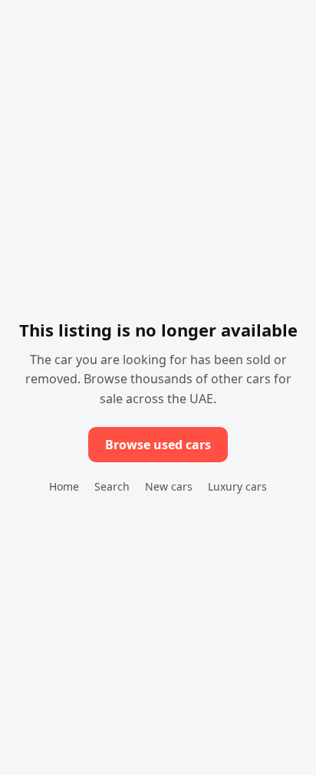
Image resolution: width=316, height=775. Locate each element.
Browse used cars (158, 444)
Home (64, 486)
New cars (169, 486)
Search (112, 486)
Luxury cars (237, 486)
